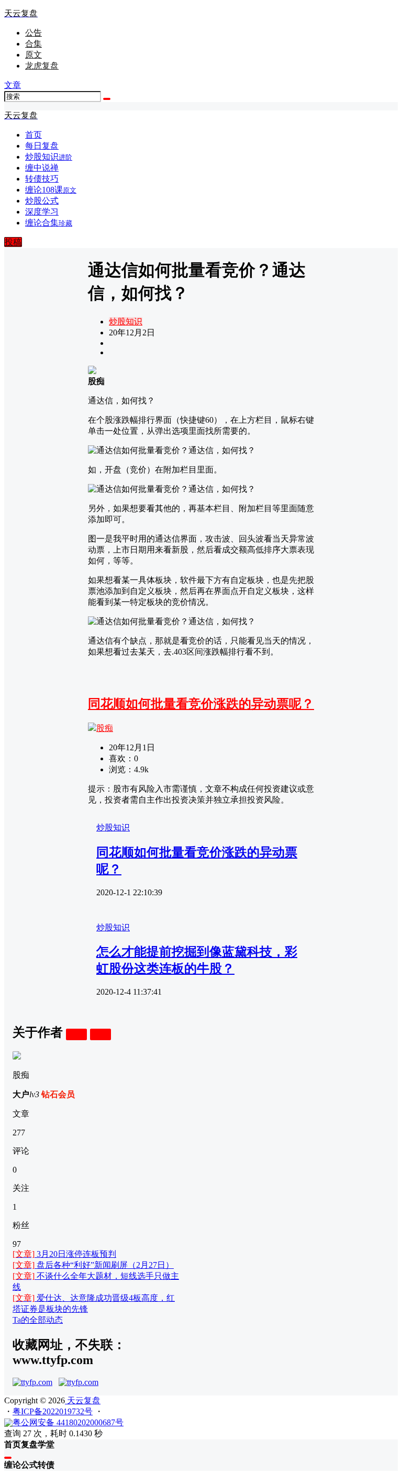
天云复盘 (82, 1400)
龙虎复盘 (42, 65)
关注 (76, 1034)
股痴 (104, 728)
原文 (33, 54)
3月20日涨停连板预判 (64, 1253)
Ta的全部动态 (38, 1319)
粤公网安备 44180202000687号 (68, 1422)
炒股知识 (125, 321)
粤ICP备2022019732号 (53, 1411)
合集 (33, 43)
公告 (33, 32)
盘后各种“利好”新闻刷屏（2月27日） (93, 1264)
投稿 (13, 242)
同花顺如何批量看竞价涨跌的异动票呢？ (201, 704)
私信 (100, 1034)
